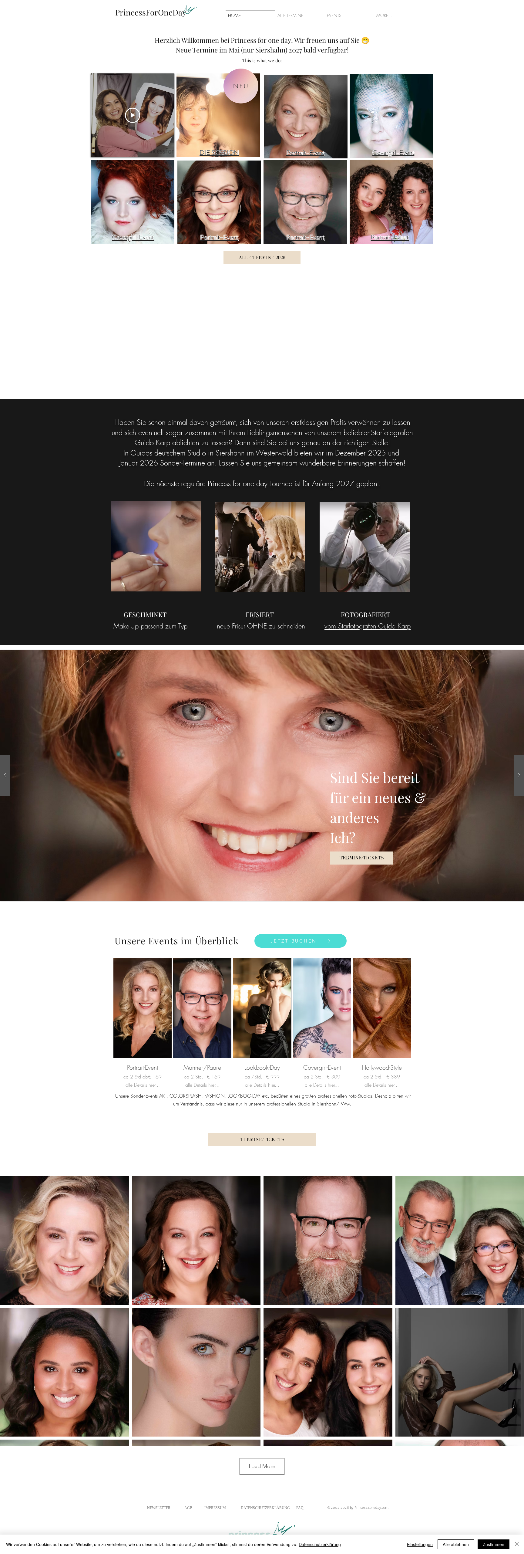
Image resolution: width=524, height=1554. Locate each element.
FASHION (214, 1095)
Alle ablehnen (456, 1544)
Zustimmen (493, 1544)
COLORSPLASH (185, 1095)
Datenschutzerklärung (320, 1544)
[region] (132, 201)
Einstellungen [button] (420, 1544)
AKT (162, 1095)
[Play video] (132, 115)
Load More (262, 1466)
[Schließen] (516, 1544)
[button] (262, 775)
